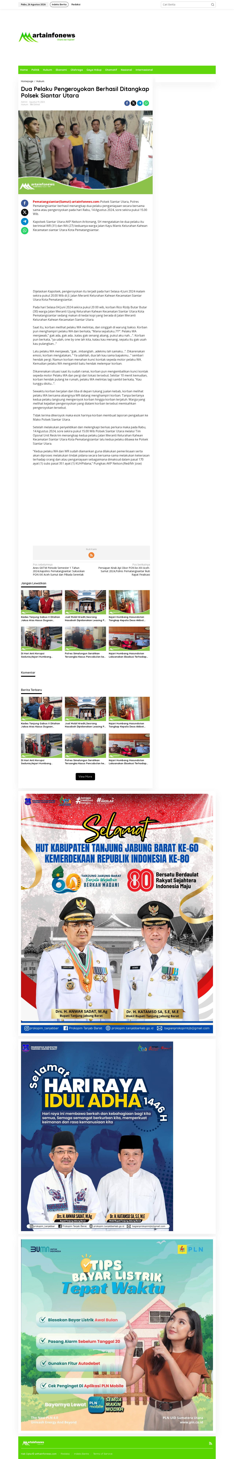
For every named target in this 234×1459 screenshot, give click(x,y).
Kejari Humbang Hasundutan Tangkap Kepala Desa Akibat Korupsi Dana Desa (126, 618)
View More (85, 776)
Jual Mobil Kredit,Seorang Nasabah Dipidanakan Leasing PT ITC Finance (85, 618)
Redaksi (65, 1453)
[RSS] (91, 555)
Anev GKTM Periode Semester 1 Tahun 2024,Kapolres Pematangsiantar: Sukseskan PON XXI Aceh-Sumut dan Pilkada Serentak (59, 569)
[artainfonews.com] (47, 37)
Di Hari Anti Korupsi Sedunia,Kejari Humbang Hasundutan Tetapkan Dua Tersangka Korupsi (37, 655)
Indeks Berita (81, 1453)
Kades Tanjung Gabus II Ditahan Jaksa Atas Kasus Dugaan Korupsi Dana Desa (40, 618)
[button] (213, 4)
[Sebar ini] (127, 103)
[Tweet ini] (133, 103)
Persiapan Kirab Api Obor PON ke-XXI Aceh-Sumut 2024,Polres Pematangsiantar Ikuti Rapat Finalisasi (124, 569)
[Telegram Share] (140, 103)
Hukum (24, 104)
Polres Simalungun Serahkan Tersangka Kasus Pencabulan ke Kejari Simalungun (84, 655)
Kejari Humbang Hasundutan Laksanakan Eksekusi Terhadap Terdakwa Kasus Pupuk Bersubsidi (129, 655)
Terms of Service (102, 1453)
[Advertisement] (149, 37)
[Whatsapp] (146, 103)
